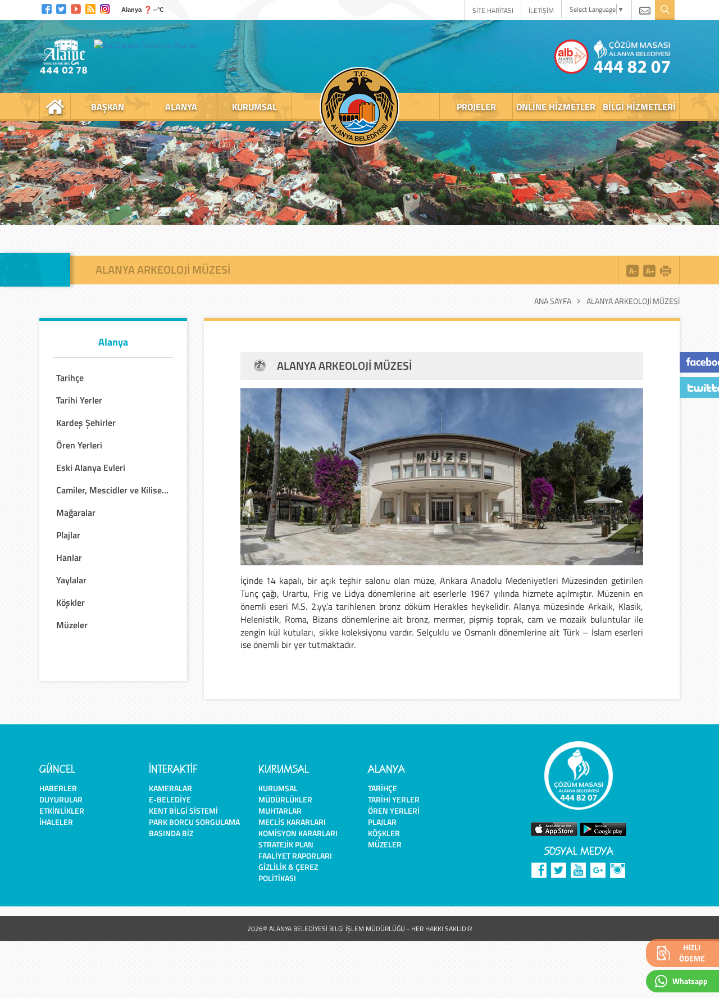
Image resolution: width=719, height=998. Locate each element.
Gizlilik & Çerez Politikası (288, 872)
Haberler (58, 788)
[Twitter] (61, 7)
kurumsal (254, 107)
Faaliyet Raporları (295, 855)
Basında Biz (171, 833)
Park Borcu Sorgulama (194, 822)
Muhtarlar (280, 810)
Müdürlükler (285, 799)
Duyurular (61, 799)
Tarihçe (382, 788)
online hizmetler (555, 107)
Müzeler (385, 844)
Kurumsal (278, 788)
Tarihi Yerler (394, 799)
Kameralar (170, 788)
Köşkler (384, 833)
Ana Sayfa (552, 301)
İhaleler (56, 822)
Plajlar (382, 822)
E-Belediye (170, 799)
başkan (107, 107)
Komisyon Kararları (298, 833)
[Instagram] (105, 7)
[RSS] (90, 7)
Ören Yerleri (394, 810)
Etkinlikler (61, 810)
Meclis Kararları (292, 822)
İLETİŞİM (541, 10)
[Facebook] (47, 7)
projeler (476, 107)
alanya (181, 107)
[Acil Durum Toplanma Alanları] (149, 44)
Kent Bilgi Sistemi (183, 810)
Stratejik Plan (285, 844)
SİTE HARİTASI (492, 10)
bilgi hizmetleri (639, 107)
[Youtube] (76, 7)
